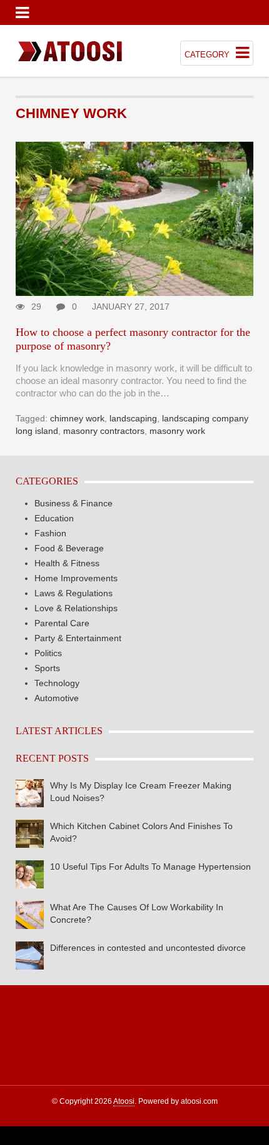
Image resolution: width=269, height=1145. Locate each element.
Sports (47, 668)
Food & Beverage (69, 548)
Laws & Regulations (73, 593)
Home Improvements (76, 578)
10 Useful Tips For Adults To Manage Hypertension (150, 867)
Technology (56, 683)
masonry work (177, 431)
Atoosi (123, 1101)
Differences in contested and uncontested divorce (148, 948)
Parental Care (61, 623)
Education (54, 518)
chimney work (77, 418)
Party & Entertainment (77, 638)
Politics (48, 653)
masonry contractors (104, 431)
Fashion (50, 533)
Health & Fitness (66, 563)
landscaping (133, 418)
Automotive (56, 698)
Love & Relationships (76, 608)
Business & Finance (73, 503)
